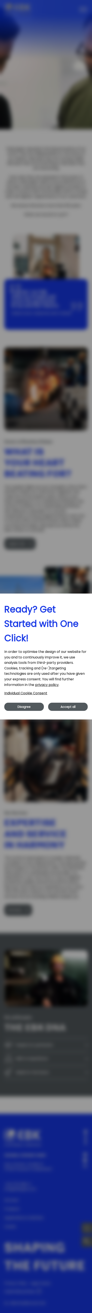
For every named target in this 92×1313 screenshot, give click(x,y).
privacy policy (47, 684)
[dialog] (46, 657)
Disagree (24, 707)
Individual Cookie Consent (25, 693)
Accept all (68, 707)
